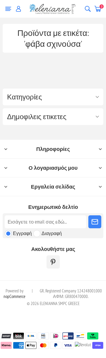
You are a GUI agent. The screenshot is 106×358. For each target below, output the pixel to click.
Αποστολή (94, 221)
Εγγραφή (22, 233)
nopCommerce (14, 296)
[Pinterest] (53, 262)
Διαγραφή (52, 233)
